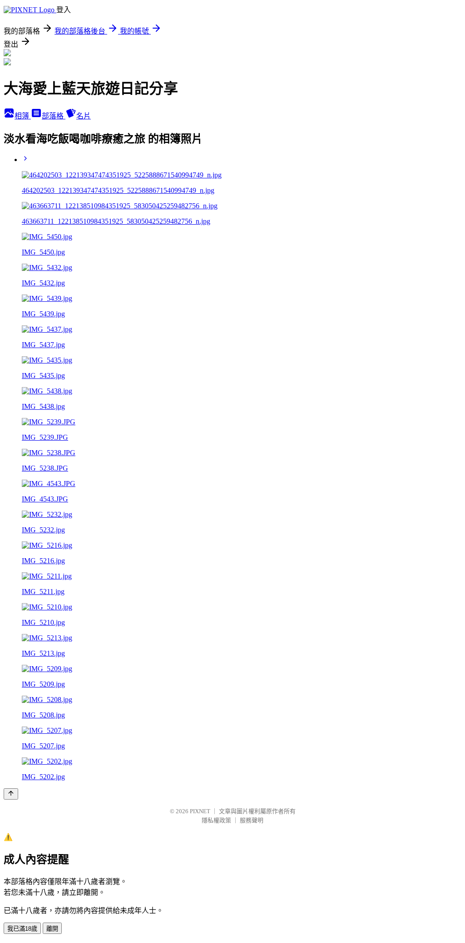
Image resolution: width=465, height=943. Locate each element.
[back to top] (11, 794)
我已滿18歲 (22, 928)
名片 (83, 116)
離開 (52, 928)
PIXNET (200, 811)
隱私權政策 (216, 820)
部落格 (53, 116)
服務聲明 (251, 820)
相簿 (23, 116)
